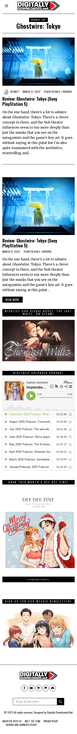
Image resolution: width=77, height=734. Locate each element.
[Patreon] (45, 688)
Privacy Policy (51, 721)
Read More (12, 299)
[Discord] (52, 688)
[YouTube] (31, 688)
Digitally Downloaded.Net (60, 712)
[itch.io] (38, 688)
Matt (17, 91)
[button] (60, 701)
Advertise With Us (11, 721)
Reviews (67, 91)
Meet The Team (32, 721)
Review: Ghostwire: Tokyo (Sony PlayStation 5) (29, 101)
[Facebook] (24, 688)
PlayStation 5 (52, 91)
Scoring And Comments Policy (21, 725)
